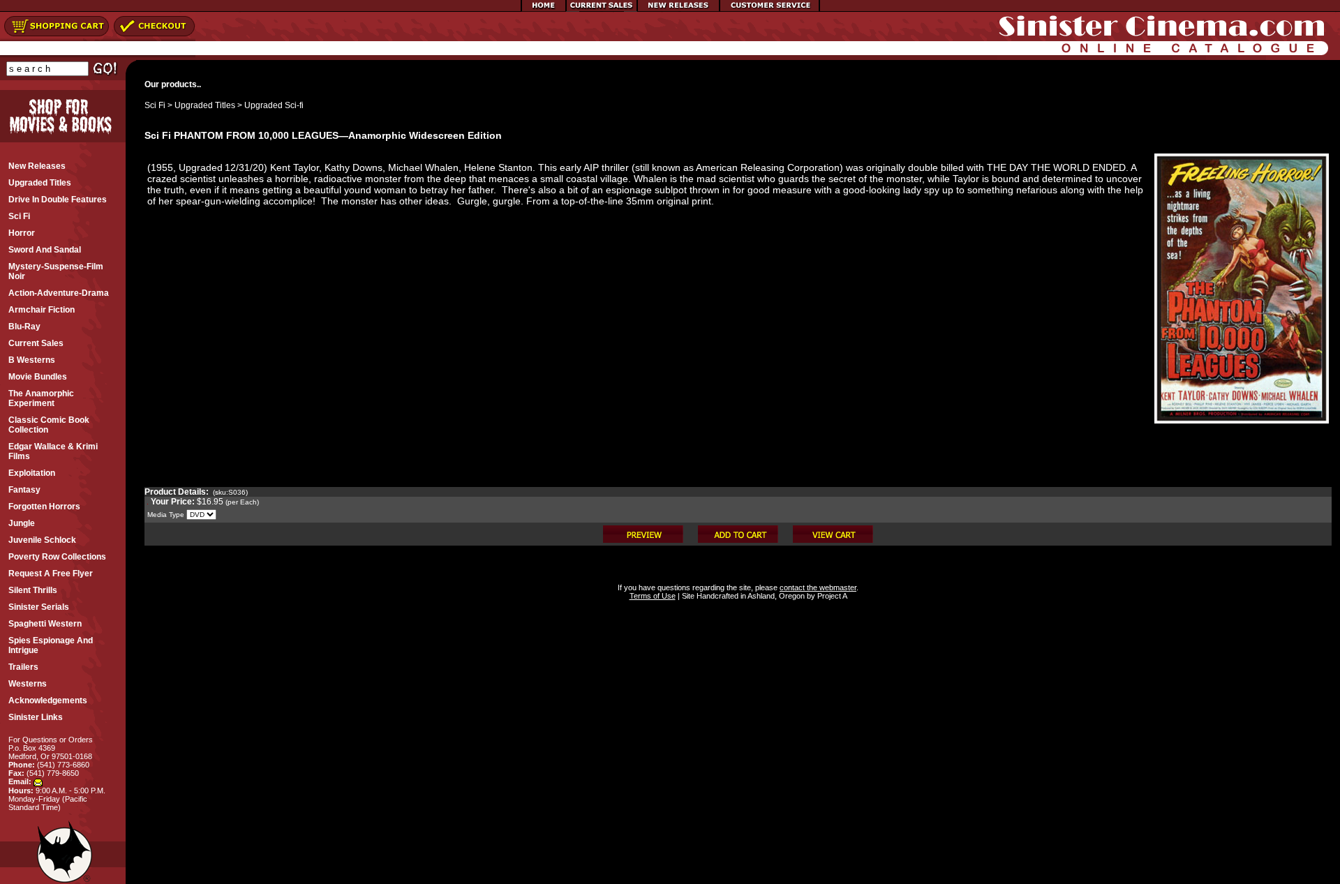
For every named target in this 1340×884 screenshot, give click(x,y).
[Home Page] (543, 9)
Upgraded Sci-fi (274, 105)
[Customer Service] (769, 9)
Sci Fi (154, 105)
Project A (831, 596)
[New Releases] (678, 9)
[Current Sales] (601, 9)
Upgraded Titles (204, 105)
